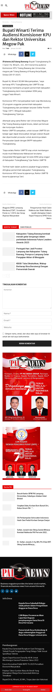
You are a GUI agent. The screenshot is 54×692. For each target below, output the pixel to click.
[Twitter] (32, 54)
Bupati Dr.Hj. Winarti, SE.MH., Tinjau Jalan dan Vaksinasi (25, 679)
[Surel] (27, 54)
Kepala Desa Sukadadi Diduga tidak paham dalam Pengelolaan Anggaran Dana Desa (33, 605)
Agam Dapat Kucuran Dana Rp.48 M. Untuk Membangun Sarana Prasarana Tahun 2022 (20, 659)
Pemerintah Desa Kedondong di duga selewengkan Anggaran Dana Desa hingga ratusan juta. (33, 632)
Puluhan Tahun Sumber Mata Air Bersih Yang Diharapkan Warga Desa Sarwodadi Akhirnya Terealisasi (21, 673)
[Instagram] (7, 591)
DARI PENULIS (25, 227)
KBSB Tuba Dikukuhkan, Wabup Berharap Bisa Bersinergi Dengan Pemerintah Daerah (32, 266)
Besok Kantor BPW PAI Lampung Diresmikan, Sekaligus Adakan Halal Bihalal (32, 496)
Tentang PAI (26, 690)
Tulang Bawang (16, 22)
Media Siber (8, 690)
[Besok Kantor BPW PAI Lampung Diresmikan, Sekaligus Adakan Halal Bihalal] (9, 496)
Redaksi (43, 690)
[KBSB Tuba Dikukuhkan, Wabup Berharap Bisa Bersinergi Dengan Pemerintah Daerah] (9, 266)
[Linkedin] (12, 591)
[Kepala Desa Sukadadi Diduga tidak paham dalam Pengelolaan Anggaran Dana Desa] (9, 606)
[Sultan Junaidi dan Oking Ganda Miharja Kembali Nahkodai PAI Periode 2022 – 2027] (9, 533)
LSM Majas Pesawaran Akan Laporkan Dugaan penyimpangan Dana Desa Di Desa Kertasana (31, 619)
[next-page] (8, 275)
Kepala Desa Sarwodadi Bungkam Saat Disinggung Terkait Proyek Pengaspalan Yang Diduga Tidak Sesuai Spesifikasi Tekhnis (25, 651)
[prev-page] (4, 275)
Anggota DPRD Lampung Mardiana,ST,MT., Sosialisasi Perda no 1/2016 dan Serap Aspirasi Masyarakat (14, 212)
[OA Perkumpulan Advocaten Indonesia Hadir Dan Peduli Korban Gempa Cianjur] (9, 521)
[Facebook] (21, 54)
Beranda (6, 22)
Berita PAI (8, 487)
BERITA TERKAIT (10, 227)
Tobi (7, 48)
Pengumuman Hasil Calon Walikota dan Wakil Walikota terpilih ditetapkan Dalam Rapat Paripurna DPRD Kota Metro (40, 213)
